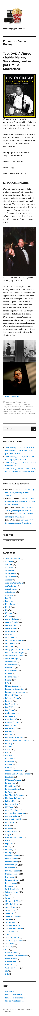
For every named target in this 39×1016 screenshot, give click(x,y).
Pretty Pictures (11, 859)
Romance (9, 886)
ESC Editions (10, 707)
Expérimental (11, 719)
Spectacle (9, 913)
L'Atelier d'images (13, 780)
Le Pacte (17, 404)
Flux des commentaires (15, 998)
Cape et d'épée (11, 622)
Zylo (7, 974)
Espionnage (10, 713)
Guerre (8, 749)
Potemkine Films (12, 856)
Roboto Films (11, 883)
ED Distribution (12, 686)
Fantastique (10, 728)
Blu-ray (8, 616)
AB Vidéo (9, 562)
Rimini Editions (12, 880)
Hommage (9, 762)
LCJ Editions (10, 786)
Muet (7, 825)
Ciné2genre (10, 631)
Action (8, 565)
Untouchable (26, 411)
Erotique (9, 701)
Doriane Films (11, 677)
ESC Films (9, 710)
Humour (8, 768)
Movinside (9, 822)
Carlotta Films (11, 625)
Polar (7, 846)
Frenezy (8, 743)
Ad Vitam (9, 568)
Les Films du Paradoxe (14, 795)
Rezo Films (10, 877)
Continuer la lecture (11, 396)
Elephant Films (11, 695)
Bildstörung (10, 604)
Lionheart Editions (13, 798)
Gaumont (9, 746)
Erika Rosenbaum (13, 407)
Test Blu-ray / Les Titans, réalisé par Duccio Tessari (20, 492)
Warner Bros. (10, 962)
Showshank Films (12, 901)
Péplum (8, 843)
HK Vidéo (9, 759)
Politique (9, 853)
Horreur (8, 765)
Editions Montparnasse (15, 692)
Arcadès (8, 580)
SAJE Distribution (12, 889)
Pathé (7, 840)
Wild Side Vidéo (12, 968)
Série (7, 895)
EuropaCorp (10, 716)
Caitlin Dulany (27, 404)
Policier (8, 850)
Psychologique (11, 865)
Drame (8, 680)
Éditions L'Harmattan (14, 689)
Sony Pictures (11, 907)
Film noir (9, 734)
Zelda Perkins (21, 413)
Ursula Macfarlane (9, 413)
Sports (8, 919)
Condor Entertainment (15, 656)
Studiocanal (10, 922)
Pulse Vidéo (10, 868)
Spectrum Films (12, 916)
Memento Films (12, 816)
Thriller (8, 947)
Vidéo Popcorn (11, 959)
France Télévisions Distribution (18, 740)
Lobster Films (11, 801)
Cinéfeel (8, 634)
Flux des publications (14, 995)
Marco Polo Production (15, 813)
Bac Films (9, 598)
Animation (9, 571)
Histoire (8, 756)
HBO (7, 753)
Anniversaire (10, 574)
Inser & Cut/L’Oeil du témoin (17, 774)
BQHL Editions (11, 619)
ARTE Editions (11, 589)
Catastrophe (10, 628)
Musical (8, 828)
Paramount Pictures (13, 837)
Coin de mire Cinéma (14, 640)
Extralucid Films (12, 722)
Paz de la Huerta (20, 409)
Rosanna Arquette (15, 411)
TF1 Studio (9, 931)
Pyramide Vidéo (12, 874)
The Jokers (9, 943)
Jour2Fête (9, 777)
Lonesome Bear (12, 804)
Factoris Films (11, 725)
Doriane (8, 674)
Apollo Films (10, 577)
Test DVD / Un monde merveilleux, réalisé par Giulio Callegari (20, 502)
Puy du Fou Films (12, 871)
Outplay (8, 834)
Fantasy (8, 731)
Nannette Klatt (8, 409)
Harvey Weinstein (26, 407)
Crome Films (10, 662)
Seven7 (8, 898)
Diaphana (9, 668)
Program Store (11, 862)
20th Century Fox (12, 559)
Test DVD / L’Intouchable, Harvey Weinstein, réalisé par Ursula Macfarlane (17, 61)
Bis (6, 610)
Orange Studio (11, 831)
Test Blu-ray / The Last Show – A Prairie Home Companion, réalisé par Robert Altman (19, 450)
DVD (4, 407)
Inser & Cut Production (15, 771)
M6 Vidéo (9, 807)
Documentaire (8, 404)
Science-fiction (12, 892)
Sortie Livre (10, 910)
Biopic (8, 607)
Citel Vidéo (9, 637)
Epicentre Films (12, 698)
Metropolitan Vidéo (13, 819)
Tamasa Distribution (14, 928)
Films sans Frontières (14, 737)
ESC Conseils (10, 704)
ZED (7, 971)
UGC (7, 950)
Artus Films (10, 592)
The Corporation (12, 937)
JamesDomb (10, 402)
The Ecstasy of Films (14, 940)
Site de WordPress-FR (14, 1001)
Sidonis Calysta (11, 904)
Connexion (10, 992)
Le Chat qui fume (12, 789)
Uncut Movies (11, 953)
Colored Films (11, 643)
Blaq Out (9, 613)
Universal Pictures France (16, 956)
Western (8, 965)
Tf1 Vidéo (9, 934)
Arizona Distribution (14, 583)
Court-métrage (11, 659)
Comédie (9, 646)
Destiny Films (11, 665)
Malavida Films (11, 810)
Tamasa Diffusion (12, 925)
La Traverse (10, 783)
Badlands (9, 601)
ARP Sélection (11, 586)
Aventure (9, 595)
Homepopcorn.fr (14, 28)
